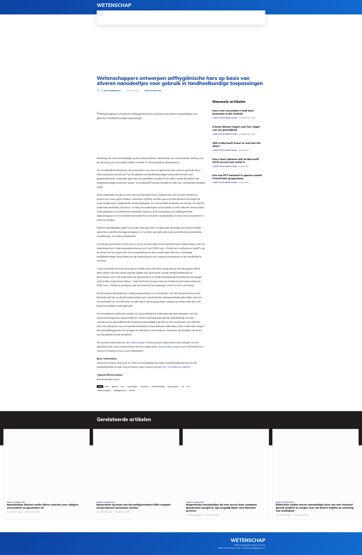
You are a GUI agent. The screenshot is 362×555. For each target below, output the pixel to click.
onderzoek (128, 243)
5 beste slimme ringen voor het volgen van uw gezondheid (236, 128)
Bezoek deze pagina (170, 346)
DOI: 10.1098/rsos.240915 (176, 366)
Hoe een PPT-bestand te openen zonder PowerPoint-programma (237, 177)
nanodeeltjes (132, 386)
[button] (101, 13)
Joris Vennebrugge (112, 91)
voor (188, 386)
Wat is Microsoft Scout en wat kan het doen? (236, 144)
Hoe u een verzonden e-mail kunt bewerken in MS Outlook (233, 112)
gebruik (115, 386)
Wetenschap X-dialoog (142, 342)
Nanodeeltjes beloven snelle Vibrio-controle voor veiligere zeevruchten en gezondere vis (43, 506)
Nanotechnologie (153, 91)
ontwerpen (144, 386)
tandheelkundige (158, 386)
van (182, 386)
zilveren (132, 390)
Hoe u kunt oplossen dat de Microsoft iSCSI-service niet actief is (235, 160)
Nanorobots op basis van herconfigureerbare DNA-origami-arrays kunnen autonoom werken (133, 506)
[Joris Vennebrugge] (99, 90)
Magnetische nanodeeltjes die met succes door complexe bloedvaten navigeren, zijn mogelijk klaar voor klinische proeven (221, 507)
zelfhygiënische (120, 390)
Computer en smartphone (224, 118)
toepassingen (173, 386)
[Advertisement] (181, 46)
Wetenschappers (104, 390)
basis (107, 386)
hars (122, 386)
